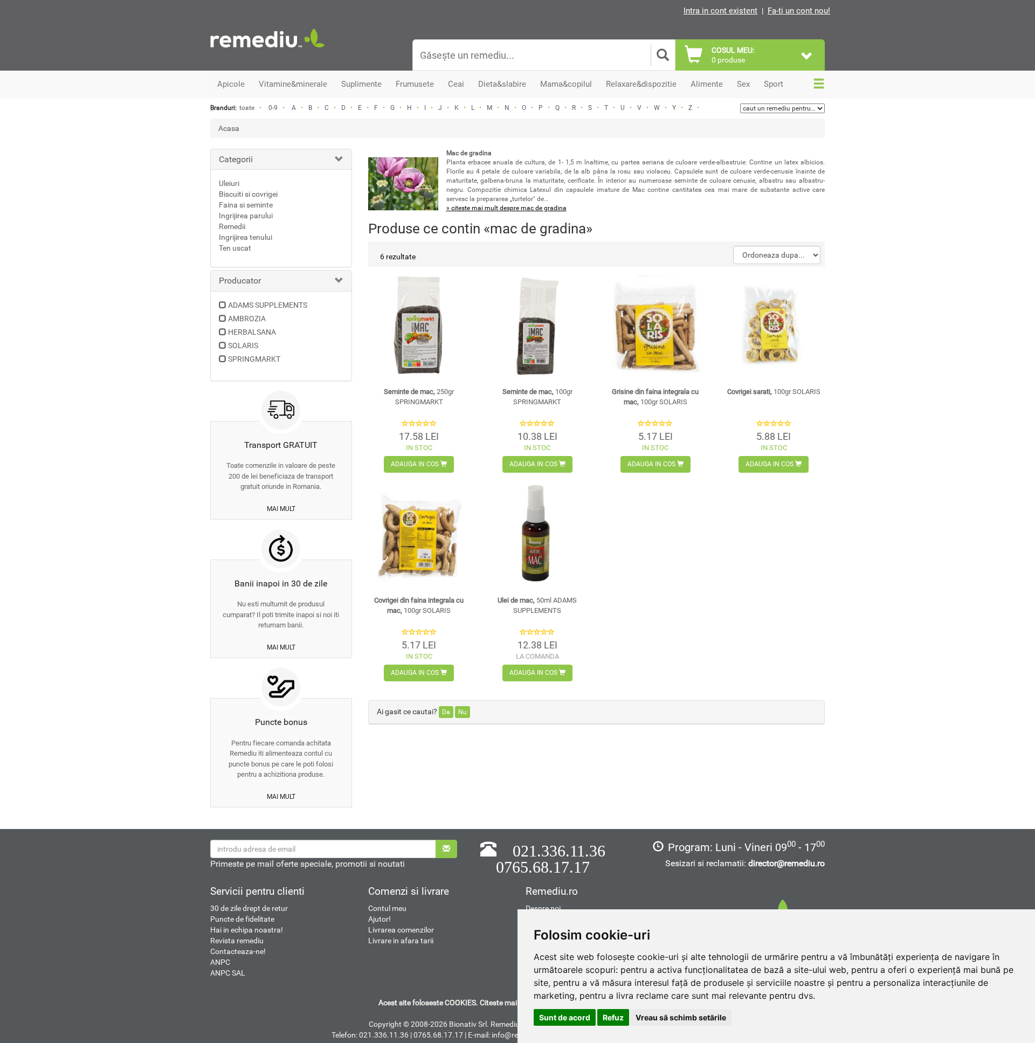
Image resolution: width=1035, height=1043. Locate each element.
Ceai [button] (456, 84)
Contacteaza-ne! (238, 951)
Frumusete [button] (415, 84)
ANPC (220, 962)
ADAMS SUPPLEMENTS (267, 305)
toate (246, 108)
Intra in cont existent (720, 11)
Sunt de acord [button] (564, 1017)
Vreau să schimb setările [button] (681, 1017)
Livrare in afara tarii (400, 940)
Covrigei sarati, (773, 392)
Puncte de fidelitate (242, 919)
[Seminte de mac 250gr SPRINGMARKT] (419, 326)
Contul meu (387, 908)
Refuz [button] (613, 1017)
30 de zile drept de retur (249, 908)
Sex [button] (743, 84)
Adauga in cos (415, 464)
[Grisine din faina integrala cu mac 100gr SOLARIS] (655, 326)
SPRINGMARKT (254, 359)
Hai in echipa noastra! (246, 929)
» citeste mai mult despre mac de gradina (506, 208)
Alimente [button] (707, 84)
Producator (240, 280)
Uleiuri (229, 183)
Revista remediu (237, 940)
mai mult (281, 509)
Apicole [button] (231, 84)
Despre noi (543, 908)
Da (446, 712)
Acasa (228, 128)
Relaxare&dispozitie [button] (641, 84)
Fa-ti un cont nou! (799, 11)
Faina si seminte (246, 205)
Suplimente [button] (361, 84)
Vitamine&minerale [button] (293, 84)
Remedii (232, 226)
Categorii (236, 159)
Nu (462, 712)
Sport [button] (773, 84)
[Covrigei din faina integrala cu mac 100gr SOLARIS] (419, 534)
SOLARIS (243, 345)
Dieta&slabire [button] (502, 84)
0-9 (273, 108)
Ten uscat (235, 248)
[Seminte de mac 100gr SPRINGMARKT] (537, 326)
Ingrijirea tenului (245, 237)
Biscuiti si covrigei (248, 194)
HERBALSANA (252, 332)
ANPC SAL (227, 973)
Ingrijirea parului (246, 215)
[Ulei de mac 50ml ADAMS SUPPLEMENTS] (537, 534)
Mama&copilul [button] (566, 84)
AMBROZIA (247, 318)
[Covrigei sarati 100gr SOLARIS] (774, 326)
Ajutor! (379, 919)
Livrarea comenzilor (401, 929)
